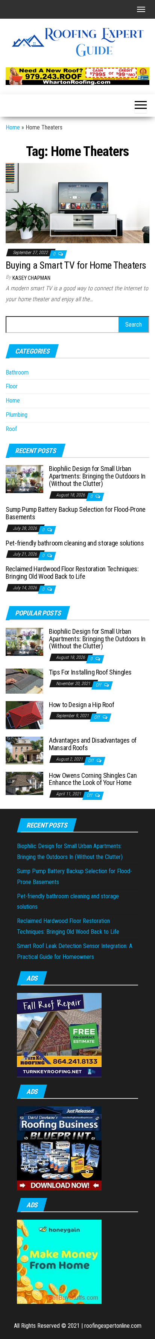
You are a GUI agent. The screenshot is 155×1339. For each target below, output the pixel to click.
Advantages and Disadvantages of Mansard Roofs (93, 744)
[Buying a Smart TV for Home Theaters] (77, 202)
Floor (12, 386)
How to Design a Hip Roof (81, 705)
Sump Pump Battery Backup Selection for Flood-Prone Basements (76, 513)
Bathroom (17, 372)
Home (13, 127)
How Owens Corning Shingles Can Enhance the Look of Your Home (93, 779)
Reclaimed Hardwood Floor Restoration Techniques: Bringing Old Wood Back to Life (72, 572)
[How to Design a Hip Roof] (24, 714)
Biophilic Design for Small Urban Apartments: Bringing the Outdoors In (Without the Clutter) (97, 476)
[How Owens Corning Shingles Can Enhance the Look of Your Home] (24, 782)
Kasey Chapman (31, 278)
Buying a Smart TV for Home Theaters (76, 265)
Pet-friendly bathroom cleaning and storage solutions (75, 543)
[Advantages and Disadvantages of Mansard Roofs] (24, 749)
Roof (11, 428)
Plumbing (16, 414)
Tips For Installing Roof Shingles (90, 672)
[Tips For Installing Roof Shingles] (24, 680)
